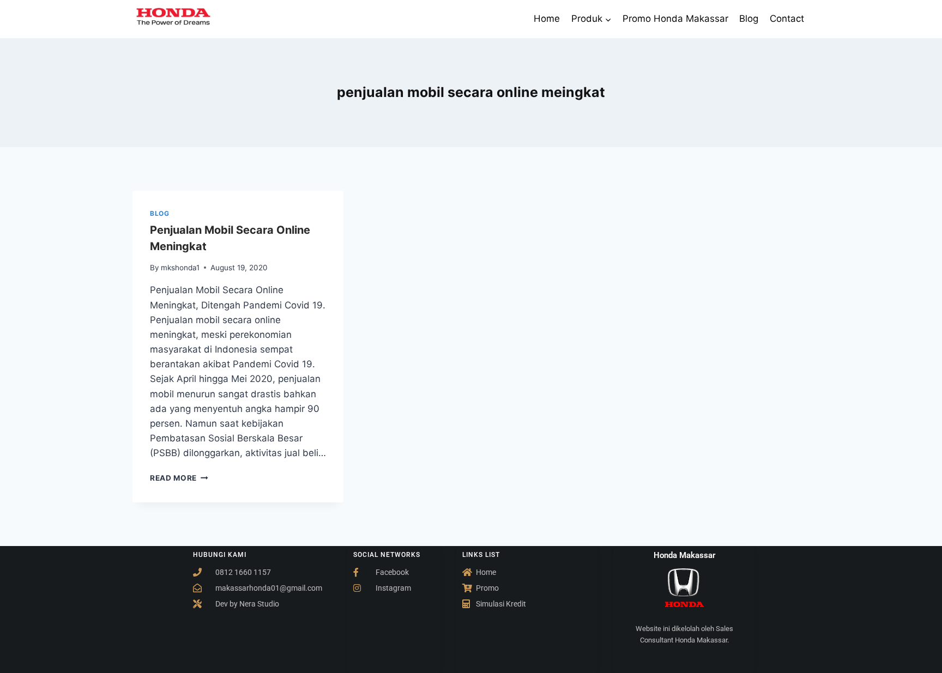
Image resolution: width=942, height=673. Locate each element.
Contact (787, 18)
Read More (179, 478)
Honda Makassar (684, 555)
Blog (748, 18)
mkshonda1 (180, 267)
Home (547, 18)
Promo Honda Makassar (675, 18)
